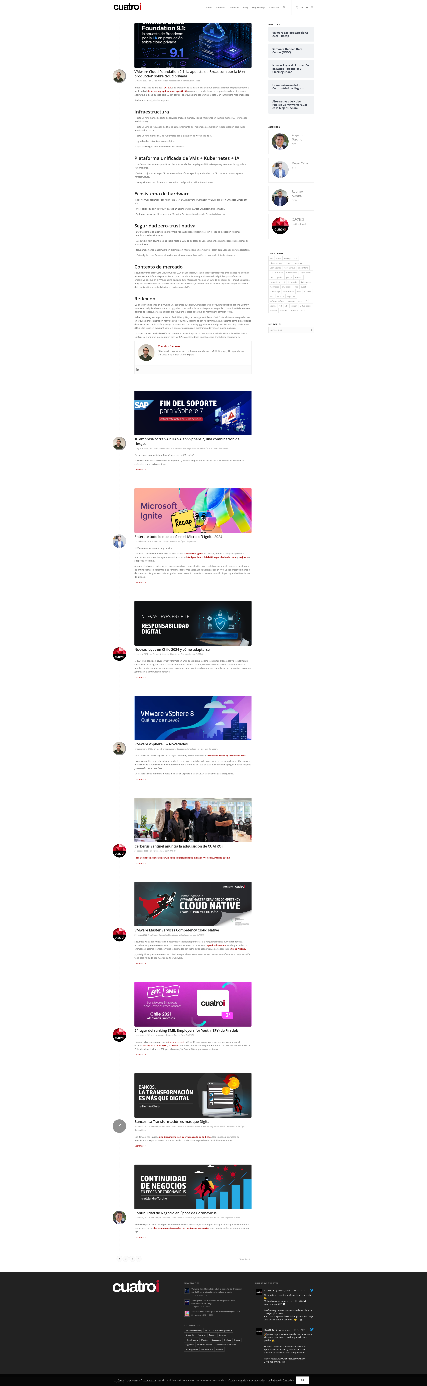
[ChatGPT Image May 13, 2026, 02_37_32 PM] (193, 45)
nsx (296, 287)
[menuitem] (209, 7)
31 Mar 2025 (300, 1290)
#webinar (288, 1334)
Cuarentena (303, 267)
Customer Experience (223, 1330)
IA (284, 282)
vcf (280, 306)
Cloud (154, 81)
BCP (295, 258)
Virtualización (174, 81)
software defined (277, 301)
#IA (279, 1304)
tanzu (300, 301)
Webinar (219, 1349)
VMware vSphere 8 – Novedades (161, 744)
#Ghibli (302, 1301)
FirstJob (175, 1045)
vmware (273, 310)
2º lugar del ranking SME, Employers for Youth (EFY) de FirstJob (186, 1030)
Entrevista (201, 1335)
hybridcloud (275, 282)
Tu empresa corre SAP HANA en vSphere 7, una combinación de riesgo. (187, 441)
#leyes (300, 1346)
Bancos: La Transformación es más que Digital (172, 1121)
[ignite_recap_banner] (193, 510)
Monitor (204, 1340)
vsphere (294, 310)
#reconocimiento (176, 1041)
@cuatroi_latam (283, 1290)
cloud (288, 263)
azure (278, 258)
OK (302, 1380)
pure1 (303, 287)
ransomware (288, 291)
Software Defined (204, 1344)
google (289, 277)
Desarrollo (162, 935)
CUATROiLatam (276, 272)
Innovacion (293, 282)
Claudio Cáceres (193, 81)
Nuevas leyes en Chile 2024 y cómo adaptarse (172, 649)
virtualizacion (306, 306)
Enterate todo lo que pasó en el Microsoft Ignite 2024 (178, 536)
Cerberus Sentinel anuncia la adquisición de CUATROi (178, 846)
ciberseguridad (276, 263)
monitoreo (274, 287)
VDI (286, 306)
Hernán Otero (140, 1130)
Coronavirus (289, 267)
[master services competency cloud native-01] (193, 904)
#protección (270, 1349)
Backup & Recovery (161, 654)
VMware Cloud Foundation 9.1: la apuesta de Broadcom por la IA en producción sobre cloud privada (190, 73)
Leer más (138, 469)
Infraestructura (165, 448)
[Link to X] (296, 7)
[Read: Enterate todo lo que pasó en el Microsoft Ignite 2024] (187, 1314)
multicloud (287, 287)
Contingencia (275, 267)
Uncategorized (189, 448)
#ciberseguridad (297, 1349)
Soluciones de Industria (230, 1126)
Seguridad (185, 654)
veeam (294, 306)
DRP (272, 277)
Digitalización (306, 272)
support (291, 301)
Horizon (298, 277)
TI (306, 301)
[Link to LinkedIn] (301, 7)
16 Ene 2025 (299, 1330)
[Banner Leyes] (193, 623)
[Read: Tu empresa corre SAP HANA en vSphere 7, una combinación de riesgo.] (187, 1302)
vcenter (273, 306)
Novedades (163, 81)
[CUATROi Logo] (129, 7)
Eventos (165, 541)
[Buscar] (284, 7)
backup (287, 258)
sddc (272, 296)
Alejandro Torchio (232, 1217)
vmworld (284, 310)
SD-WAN (307, 291)
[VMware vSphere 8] (193, 718)
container (298, 263)
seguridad (291, 296)
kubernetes (306, 282)
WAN (303, 310)
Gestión (180, 1126)
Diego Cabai (191, 541)
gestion (280, 277)
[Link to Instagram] (311, 7)
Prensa (177, 1035)
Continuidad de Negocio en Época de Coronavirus (175, 1213)
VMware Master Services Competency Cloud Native (176, 930)
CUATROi (199, 654)
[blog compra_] (193, 820)
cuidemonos (291, 272)
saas (299, 291)
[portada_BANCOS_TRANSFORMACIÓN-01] (193, 1095)
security (280, 296)
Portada (169, 1035)
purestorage (275, 291)
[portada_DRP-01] (193, 1187)
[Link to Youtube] (306, 7)
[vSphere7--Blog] (193, 413)
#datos (283, 1349)
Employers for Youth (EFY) (155, 1045)
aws (271, 258)
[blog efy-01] (193, 1004)
